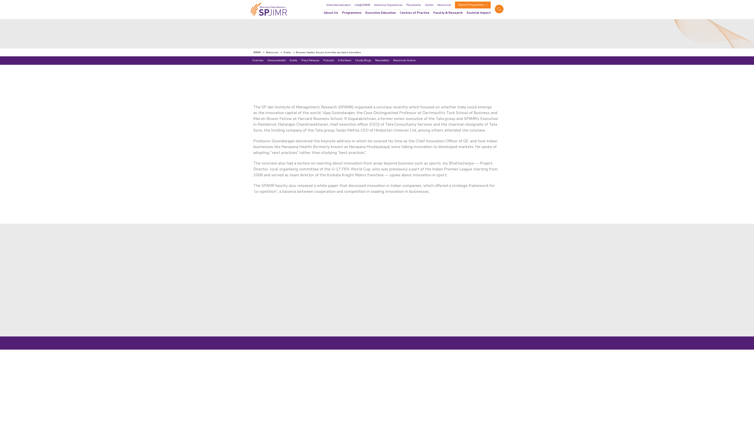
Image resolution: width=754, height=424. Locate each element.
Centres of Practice (414, 13)
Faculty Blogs (363, 60)
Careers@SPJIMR (367, 306)
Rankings (360, 299)
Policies (467, 347)
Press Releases (310, 60)
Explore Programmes (471, 5)
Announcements (276, 60)
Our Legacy (362, 286)
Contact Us (362, 266)
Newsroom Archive (404, 60)
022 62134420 (468, 274)
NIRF (444, 347)
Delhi (411, 289)
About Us (331, 13)
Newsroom (444, 5)
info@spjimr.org (418, 279)
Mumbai (413, 252)
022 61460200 (443, 274)
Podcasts (328, 60)
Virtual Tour (363, 259)
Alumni (429, 5)
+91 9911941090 (420, 312)
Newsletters (382, 60)
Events (293, 60)
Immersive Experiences (388, 5)
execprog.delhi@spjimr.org (427, 317)
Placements (413, 5)
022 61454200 (418, 274)
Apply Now (362, 252)
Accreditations (365, 293)
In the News (344, 60)
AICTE (455, 347)
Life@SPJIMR (362, 5)
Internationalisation (339, 5)
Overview (258, 60)
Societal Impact (479, 13)
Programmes (351, 13)
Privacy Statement (487, 347)
